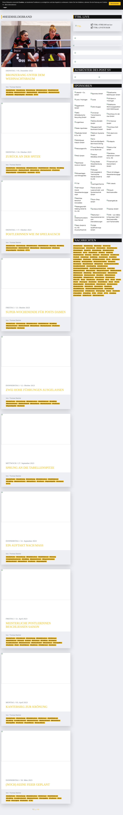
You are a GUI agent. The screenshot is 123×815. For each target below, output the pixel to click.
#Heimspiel (20, 640)
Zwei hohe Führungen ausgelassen (35, 389)
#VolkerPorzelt (87, 295)
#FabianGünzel (93, 252)
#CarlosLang (106, 245)
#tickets (108, 290)
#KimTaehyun (35, 640)
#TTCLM (100, 293)
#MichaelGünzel (42, 92)
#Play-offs (76, 279)
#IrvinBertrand (115, 254)
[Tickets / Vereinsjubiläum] (97, 38)
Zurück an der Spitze (23, 156)
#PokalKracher (91, 279)
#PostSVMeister (24, 645)
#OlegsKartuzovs (88, 277)
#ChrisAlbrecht (20, 638)
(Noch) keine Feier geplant (28, 784)
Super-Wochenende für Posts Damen (36, 312)
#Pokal (83, 279)
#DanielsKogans (78, 250)
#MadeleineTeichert (19, 92)
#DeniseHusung (30, 90)
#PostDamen (9, 94)
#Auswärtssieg (20, 90)
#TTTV (36, 94)
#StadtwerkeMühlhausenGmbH (94, 288)
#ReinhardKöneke (40, 722)
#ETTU (85, 252)
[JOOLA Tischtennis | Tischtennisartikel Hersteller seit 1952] (75, 77)
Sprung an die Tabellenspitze (30, 467)
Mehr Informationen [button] (10, 4)
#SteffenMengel (109, 288)
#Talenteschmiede (78, 290)
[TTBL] (81, 26)
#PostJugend (15, 800)
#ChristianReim (101, 248)
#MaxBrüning (87, 272)
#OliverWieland (99, 277)
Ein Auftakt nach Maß (24, 545)
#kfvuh (108, 259)
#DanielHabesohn (112, 248)
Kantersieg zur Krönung (26, 706)
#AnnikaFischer (10, 90)
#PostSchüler (24, 800)
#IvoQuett (28, 640)
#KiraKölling (9, 92)
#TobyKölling (86, 293)
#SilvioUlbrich (89, 286)
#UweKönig (113, 293)
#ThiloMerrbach (43, 645)
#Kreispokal (111, 261)
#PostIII (118, 279)
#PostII (17, 645)
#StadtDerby (33, 645)
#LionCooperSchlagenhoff (80, 268)
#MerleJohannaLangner (99, 272)
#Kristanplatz (52, 640)
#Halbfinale (109, 252)
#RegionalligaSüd (20, 94)
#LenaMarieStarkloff (12, 642)
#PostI (59, 798)
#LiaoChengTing (91, 266)
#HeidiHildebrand (53, 90)
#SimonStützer (98, 286)
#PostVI (117, 281)
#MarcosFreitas (90, 270)
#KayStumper (87, 259)
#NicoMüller (99, 275)
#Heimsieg (53, 168)
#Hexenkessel (105, 254)
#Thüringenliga (100, 290)
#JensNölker (112, 257)
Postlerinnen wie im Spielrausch (33, 234)
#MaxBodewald (77, 272)
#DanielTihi (87, 250)
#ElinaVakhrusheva (41, 90)
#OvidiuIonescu (110, 277)
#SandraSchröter (78, 286)
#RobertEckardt (100, 284)
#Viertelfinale (77, 295)
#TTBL (31, 800)
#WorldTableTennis (98, 295)
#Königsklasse (98, 263)
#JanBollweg (93, 257)
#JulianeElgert (77, 259)
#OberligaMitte (57, 642)
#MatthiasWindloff (32, 92)
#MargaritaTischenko (48, 559)
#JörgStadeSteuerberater (13, 559)
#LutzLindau (110, 268)
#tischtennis (29, 94)
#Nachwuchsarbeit (54, 92)
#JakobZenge (84, 257)
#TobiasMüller (77, 293)
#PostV (111, 281)
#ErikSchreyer (52, 638)
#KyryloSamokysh (88, 263)
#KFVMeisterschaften (99, 259)
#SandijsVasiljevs (112, 284)
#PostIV (75, 281)
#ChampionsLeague (79, 248)
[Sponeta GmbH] (99, 77)
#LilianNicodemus (102, 266)
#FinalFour (102, 252)
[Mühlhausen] (97, 61)
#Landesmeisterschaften (111, 263)
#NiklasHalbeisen (110, 275)
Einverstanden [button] (115, 3)
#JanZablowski (103, 257)
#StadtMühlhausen (78, 288)
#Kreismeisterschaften (100, 261)
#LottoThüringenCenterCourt (98, 268)
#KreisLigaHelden (87, 261)
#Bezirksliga (97, 245)
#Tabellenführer (21, 172)
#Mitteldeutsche (78, 275)
